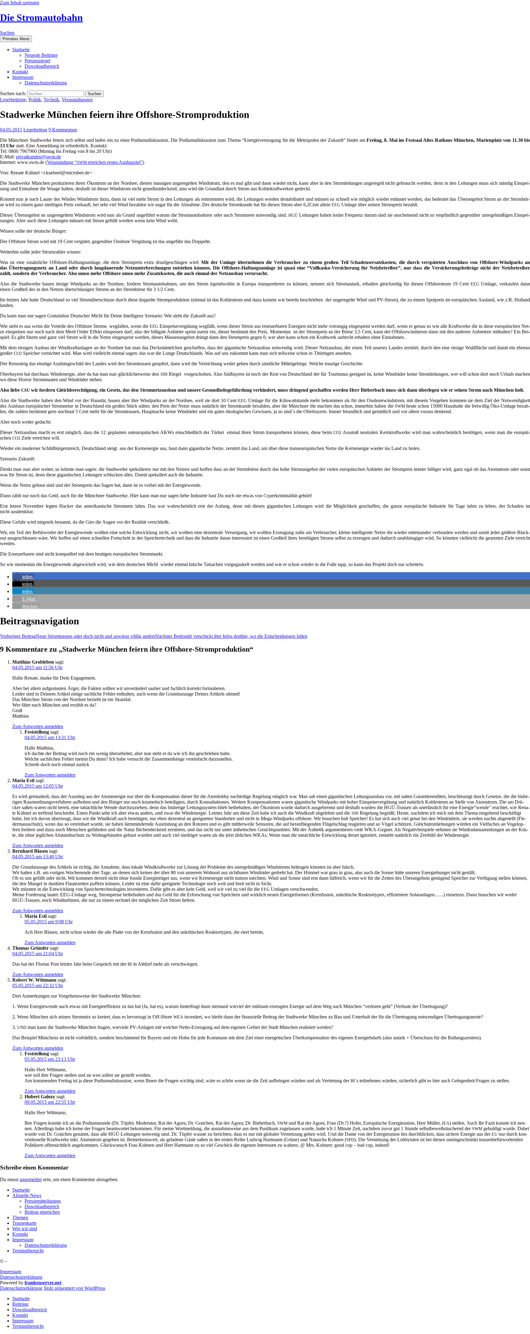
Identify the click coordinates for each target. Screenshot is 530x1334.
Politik (35, 99)
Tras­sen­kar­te (24, 1223)
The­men (20, 1217)
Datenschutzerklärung (21, 1277)
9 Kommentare (62, 129)
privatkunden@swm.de (38, 156)
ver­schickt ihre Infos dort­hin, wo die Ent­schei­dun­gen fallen (231, 636)
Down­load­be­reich (42, 66)
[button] (23, 576)
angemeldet (31, 1179)
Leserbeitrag (35, 129)
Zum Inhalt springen (19, 2)
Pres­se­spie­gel (37, 60)
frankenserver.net (43, 1282)
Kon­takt (20, 71)
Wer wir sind (24, 1228)
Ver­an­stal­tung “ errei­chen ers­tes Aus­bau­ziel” (95, 162)
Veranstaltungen (77, 99)
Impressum (10, 1271)
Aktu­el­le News (26, 1195)
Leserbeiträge (13, 99)
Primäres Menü (15, 39)
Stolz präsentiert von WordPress (74, 1288)
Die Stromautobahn (41, 17)
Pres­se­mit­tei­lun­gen (43, 1201)
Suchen (7, 32)
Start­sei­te (21, 49)
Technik (51, 99)
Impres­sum (22, 77)
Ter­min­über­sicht (28, 1250)
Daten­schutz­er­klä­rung (46, 82)
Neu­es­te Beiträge (41, 55)
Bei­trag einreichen (42, 1212)
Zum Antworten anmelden (37, 726)
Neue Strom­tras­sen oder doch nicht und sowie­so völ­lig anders (77, 636)
